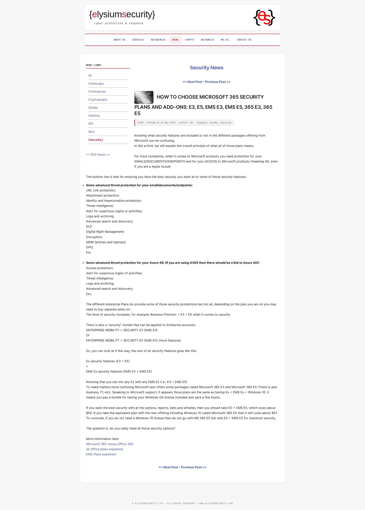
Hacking (93, 115)
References (158, 39)
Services (138, 39)
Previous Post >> (218, 82)
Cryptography (97, 99)
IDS (90, 123)
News (175, 39)
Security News (206, 67)
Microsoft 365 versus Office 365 (109, 444)
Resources (207, 39)
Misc (91, 131)
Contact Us (244, 39)
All (90, 75)
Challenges (96, 83)
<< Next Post (192, 82)
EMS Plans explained (101, 454)
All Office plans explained (104, 449)
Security (96, 139)
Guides (93, 107)
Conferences (97, 91)
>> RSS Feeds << (98, 154)
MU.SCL (225, 39)
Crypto (189, 39)
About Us (119, 39)
